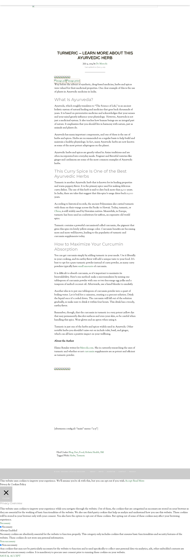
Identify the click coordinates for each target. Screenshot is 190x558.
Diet (76, 452)
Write (101, 471)
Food (81, 452)
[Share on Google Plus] (60, 77)
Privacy (132, 471)
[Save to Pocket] (67, 77)
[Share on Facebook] (55, 77)
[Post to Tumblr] (64, 77)
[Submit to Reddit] (69, 77)
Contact (122, 471)
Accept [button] (128, 481)
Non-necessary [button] (7, 541)
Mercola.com (86, 348)
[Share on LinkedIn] (62, 77)
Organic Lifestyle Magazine (15, 3)
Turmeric (80, 455)
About (92, 471)
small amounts (85, 266)
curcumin (89, 351)
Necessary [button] (5, 523)
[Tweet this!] (57, 77)
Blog (71, 452)
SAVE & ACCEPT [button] (10, 556)
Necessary (7, 527)
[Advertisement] (95, 402)
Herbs (72, 455)
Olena (57, 211)
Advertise (111, 471)
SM (102, 452)
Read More (138, 481)
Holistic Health (92, 452)
